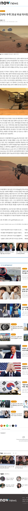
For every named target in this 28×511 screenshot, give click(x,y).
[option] (9, 462)
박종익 (1, 20)
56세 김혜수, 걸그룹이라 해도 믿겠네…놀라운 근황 (10, 486)
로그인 (23, 497)
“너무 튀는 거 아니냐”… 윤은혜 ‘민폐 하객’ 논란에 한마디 (9, 467)
